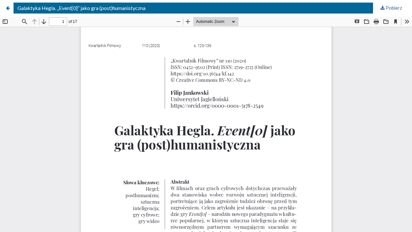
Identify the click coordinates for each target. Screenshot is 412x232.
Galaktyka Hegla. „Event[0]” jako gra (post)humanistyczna (81, 8)
